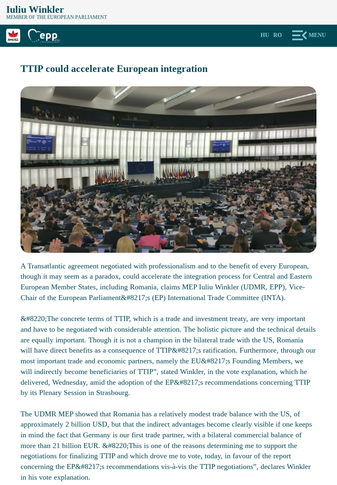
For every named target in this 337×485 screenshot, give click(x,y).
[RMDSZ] (17, 34)
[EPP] (47, 34)
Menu (317, 35)
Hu (265, 35)
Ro (277, 35)
